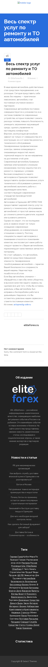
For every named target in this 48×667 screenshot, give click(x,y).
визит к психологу (28, 594)
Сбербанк (17, 569)
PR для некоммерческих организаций (24, 467)
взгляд (14, 594)
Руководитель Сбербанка (24, 566)
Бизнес (32, 78)
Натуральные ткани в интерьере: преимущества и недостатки (24, 491)
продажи (15, 622)
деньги (13, 603)
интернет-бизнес (18, 606)
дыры (20, 603)
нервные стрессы (20, 613)
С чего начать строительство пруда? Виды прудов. (23, 572)
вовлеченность (18, 597)
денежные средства (28, 600)
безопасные (31, 581)
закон (26, 603)
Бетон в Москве (24, 484)
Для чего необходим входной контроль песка (24, 518)
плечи (24, 616)
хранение (27, 628)
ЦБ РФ (20, 575)
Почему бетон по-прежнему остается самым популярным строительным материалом (24, 500)
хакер (19, 628)
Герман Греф (16, 557)
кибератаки (33, 606)
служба (33, 622)
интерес (34, 603)
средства (13, 625)
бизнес (25, 585)
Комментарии (14, 81)
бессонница (16, 585)
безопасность (18, 581)
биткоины (34, 588)
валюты (35, 591)
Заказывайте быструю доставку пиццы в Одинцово (24, 510)
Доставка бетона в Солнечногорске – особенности (24, 533)
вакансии (26, 591)
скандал (25, 622)
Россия (33, 563)
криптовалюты (31, 609)
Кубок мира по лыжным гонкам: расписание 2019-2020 (24, 560)
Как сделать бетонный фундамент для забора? (24, 525)
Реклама (26, 563)
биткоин (25, 588)
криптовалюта (16, 609)
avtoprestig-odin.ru (22, 304)
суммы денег (32, 625)
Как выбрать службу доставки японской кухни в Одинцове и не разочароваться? (24, 476)
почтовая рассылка (28, 619)
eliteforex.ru (17, 78)
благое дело (15, 591)
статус (22, 625)
